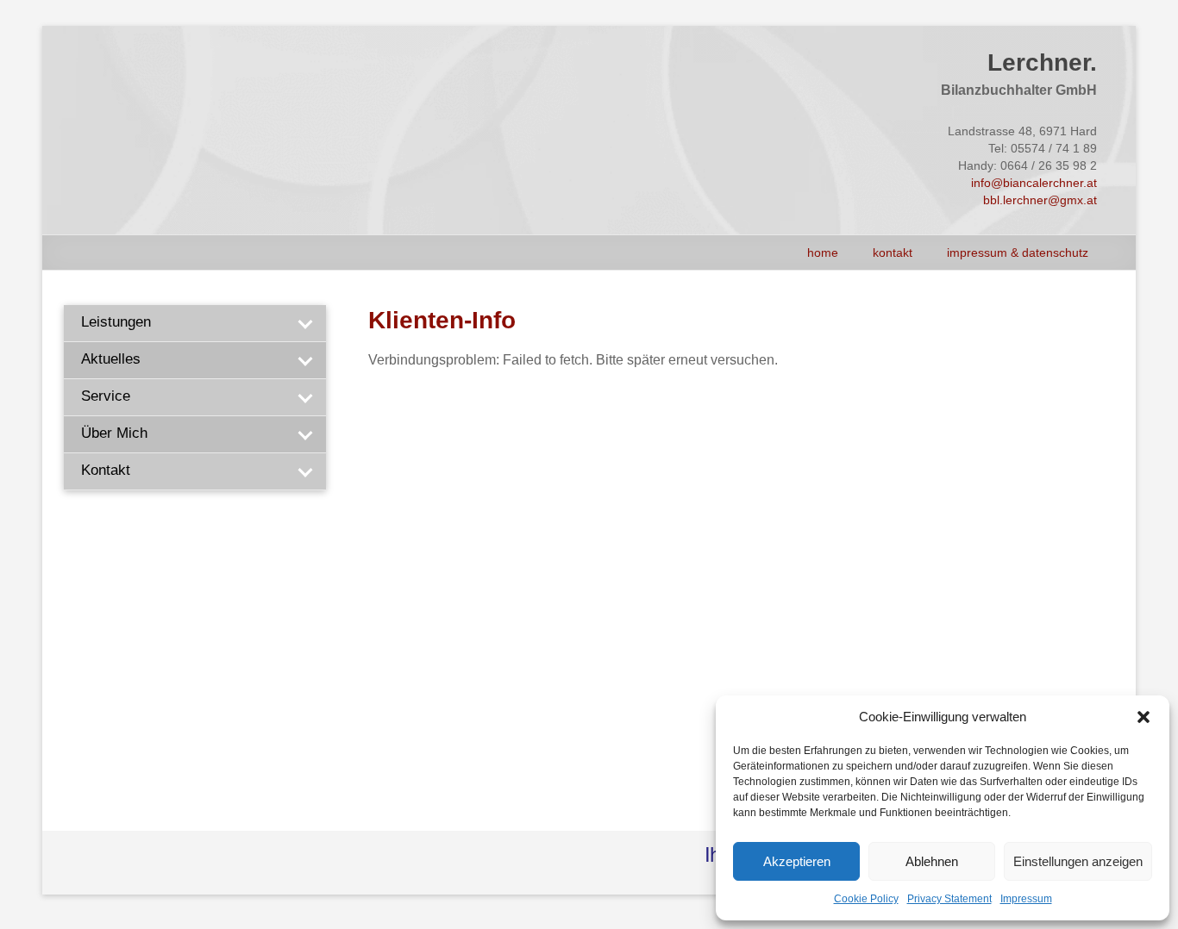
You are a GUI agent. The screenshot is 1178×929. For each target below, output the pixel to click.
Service (105, 396)
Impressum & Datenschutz (1017, 252)
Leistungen (116, 322)
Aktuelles (111, 359)
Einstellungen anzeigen (1078, 861)
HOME (822, 252)
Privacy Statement (949, 899)
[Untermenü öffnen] (304, 323)
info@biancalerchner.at (1034, 183)
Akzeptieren (796, 861)
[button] (1143, 717)
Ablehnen (931, 861)
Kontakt (892, 252)
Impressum (1026, 899)
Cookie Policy (866, 899)
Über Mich (114, 433)
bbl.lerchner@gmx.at (1040, 200)
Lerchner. (1042, 62)
